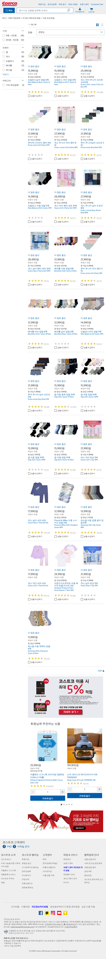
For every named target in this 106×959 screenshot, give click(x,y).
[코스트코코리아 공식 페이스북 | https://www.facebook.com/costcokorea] (41, 914)
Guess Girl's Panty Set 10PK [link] (65, 208)
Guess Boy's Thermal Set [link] (38, 522)
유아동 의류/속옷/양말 (31, 18)
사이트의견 (47, 871)
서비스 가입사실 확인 (12, 946)
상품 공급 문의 (90, 859)
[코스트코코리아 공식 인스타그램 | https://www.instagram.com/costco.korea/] (53, 914)
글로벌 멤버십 (27, 887)
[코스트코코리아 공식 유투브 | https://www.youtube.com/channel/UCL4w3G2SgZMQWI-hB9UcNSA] (59, 914)
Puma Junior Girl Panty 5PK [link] (39, 145)
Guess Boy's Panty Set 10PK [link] (39, 271)
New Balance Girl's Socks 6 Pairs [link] (65, 83)
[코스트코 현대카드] (65, 716)
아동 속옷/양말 (48, 18)
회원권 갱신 (26, 863)
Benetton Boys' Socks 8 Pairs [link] (66, 334)
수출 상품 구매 (48, 875)
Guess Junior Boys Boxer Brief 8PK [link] (91, 211)
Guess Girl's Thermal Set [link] (38, 585)
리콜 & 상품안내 (49, 867)
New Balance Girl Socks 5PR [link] (92, 334)
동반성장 (88, 875)
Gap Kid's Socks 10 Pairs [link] (64, 397)
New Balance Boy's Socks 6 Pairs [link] (39, 83)
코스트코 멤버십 (30, 854)
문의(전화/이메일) (50, 863)
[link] (40, 62)
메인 (4, 18)
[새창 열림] (6, 932)
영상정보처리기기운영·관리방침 (65, 906)
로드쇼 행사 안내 (70, 878)
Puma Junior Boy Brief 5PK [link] (91, 147)
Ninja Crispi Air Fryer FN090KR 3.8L (81, 780)
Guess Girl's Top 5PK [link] (89, 460)
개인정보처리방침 (40, 906)
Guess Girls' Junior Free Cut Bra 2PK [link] (92, 85)
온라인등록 (26, 871)
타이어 (66, 882)
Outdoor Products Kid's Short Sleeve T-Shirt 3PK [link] (64, 589)
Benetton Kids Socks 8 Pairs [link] (65, 271)
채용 (3, 882)
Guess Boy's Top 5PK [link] (89, 585)
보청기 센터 (68, 863)
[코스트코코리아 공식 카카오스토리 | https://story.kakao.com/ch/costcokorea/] (65, 914)
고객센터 (47, 854)
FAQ (44, 859)
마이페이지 (26, 875)
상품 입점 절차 (90, 867)
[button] (70, 10)
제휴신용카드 (27, 883)
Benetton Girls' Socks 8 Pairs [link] (39, 334)
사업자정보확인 (71, 927)
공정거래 (88, 871)
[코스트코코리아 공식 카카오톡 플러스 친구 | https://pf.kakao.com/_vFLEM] (47, 914)
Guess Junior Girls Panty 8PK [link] (66, 147)
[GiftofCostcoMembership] (65, 831)
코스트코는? (6, 859)
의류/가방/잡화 (14, 18)
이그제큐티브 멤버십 (30, 867)
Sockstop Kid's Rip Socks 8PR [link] (91, 526)
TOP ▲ (101, 670)
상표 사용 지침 (88, 906)
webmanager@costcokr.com (22, 927)
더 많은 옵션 (33, 66)
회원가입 (25, 859)
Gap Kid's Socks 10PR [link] (89, 397)
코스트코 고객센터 (14, 842)
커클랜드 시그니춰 (8, 870)
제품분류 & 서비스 (8, 874)
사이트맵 (15, 906)
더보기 (6, 74)
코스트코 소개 (8, 854)
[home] (10, 4)
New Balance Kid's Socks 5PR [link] (40, 208)
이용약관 (25, 906)
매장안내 (67, 859)
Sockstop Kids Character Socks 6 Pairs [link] (38, 652)
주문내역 (25, 879)
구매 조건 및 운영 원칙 (93, 863)
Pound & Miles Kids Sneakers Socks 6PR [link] (66, 526)
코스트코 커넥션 (7, 878)
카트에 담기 (47, 798)
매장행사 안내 (69, 874)
